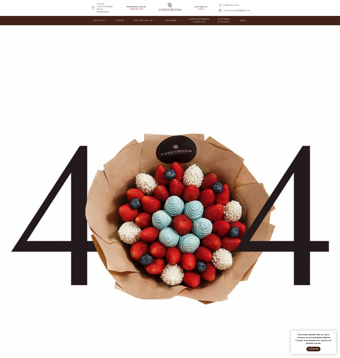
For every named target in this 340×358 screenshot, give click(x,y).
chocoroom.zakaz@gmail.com (236, 10)
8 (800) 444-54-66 (231, 5)
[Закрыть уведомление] (334, 332)
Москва (100, 4)
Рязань (100, 9)
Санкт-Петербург (105, 6)
